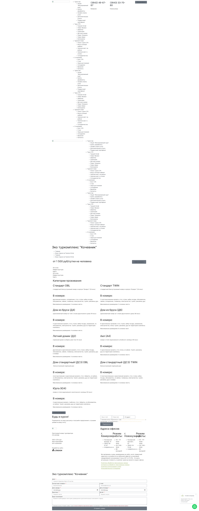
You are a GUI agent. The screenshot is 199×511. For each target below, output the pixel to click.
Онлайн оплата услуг (96, 146)
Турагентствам (79, 41)
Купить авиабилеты (96, 144)
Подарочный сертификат (98, 150)
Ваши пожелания (57, 496)
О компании (78, 57)
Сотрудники (81, 65)
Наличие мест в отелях (97, 176)
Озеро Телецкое (83, 35)
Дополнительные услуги (97, 148)
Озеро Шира (81, 37)
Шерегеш (80, 29)
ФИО (53, 479)
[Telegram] (123, 142)
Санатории (81, 31)
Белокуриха (81, 39)
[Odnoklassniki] (131, 142)
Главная (57, 251)
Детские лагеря (82, 33)
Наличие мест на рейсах (98, 174)
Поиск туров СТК (83, 42)
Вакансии (80, 67)
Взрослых (55, 492)
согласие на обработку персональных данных (133, 419)
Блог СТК (80, 59)
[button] (59, 412)
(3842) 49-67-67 (98, 4)
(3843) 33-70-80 (117, 4)
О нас (79, 61)
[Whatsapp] (118, 142)
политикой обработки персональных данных (129, 421)
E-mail (101, 483)
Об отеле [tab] (55, 267)
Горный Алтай (82, 26)
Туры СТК (77, 24)
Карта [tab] (54, 271)
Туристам (77, 1)
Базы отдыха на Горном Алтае (64, 253)
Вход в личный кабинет (97, 172)
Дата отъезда (104, 487)
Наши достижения (83, 63)
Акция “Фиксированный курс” (83, 5)
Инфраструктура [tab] (58, 269)
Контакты (80, 68)
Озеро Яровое (82, 28)
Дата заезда (56, 487)
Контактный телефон (58, 483)
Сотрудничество (83, 55)
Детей (102, 492)
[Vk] (127, 142)
